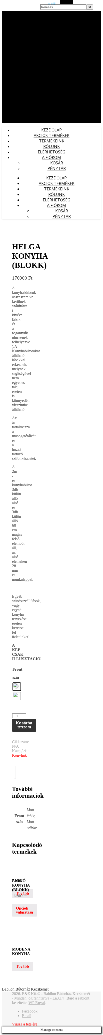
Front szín (17, 673)
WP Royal (36, 1003)
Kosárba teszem (24, 725)
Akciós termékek (52, 135)
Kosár (56, 163)
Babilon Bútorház (15, 13)
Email (26, 1016)
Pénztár (57, 168)
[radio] (16, 686)
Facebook (30, 1011)
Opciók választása (24, 910)
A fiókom (51, 157)
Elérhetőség (51, 152)
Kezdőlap (51, 130)
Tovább (22, 893)
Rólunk (51, 146)
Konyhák (19, 755)
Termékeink (51, 141)
